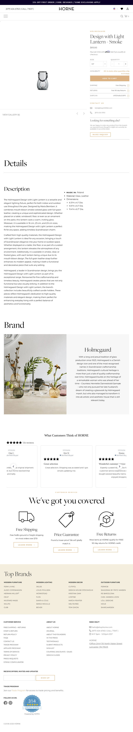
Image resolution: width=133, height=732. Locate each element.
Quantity (115, 60)
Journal (50, 631)
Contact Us (9, 641)
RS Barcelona (107, 593)
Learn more (25, 545)
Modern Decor (76, 582)
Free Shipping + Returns (15, 627)
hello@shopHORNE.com (103, 108)
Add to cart (109, 78)
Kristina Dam (75, 593)
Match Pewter (75, 600)
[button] (13, 466)
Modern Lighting (44, 582)
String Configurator (14, 662)
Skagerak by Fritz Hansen (113, 590)
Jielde (39, 587)
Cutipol (72, 587)
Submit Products (54, 645)
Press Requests (11, 659)
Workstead (41, 593)
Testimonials (52, 641)
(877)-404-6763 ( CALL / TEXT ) (105, 631)
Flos (38, 597)
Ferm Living (9, 587)
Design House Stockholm (81, 590)
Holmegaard (97, 31)
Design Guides (53, 655)
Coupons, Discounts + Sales (59, 652)
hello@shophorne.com (102, 627)
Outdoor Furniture (110, 582)
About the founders (56, 634)
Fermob (104, 587)
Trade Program (11, 645)
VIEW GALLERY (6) (11, 114)
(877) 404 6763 (100, 113)
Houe (103, 604)
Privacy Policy (10, 655)
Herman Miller (11, 593)
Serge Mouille (43, 604)
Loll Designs (107, 600)
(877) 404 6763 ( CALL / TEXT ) (20, 9)
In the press (52, 638)
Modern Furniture (13, 582)
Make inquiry (100, 135)
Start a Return (11, 631)
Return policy (10, 634)
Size (92, 60)
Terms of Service (11, 652)
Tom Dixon (74, 607)
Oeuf (6, 597)
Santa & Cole (42, 600)
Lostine (72, 597)
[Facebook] (5, 704)
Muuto (7, 604)
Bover (39, 607)
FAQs (6, 638)
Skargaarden (107, 607)
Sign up (45, 678)
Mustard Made (11, 600)
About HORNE (52, 627)
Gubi (6, 607)
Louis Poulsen (43, 590)
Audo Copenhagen (13, 590)
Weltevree (74, 604)
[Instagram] (10, 704)
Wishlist (50, 648)
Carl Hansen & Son (110, 597)
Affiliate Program (12, 648)
